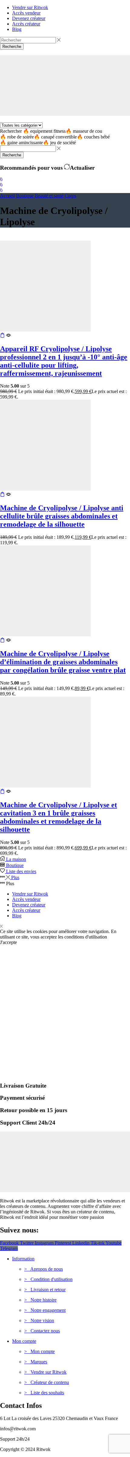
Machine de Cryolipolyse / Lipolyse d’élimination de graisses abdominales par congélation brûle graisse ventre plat (63, 662)
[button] (1, 179)
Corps (70, 195)
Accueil (7, 195)
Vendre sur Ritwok (30, 893)
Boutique (25, 195)
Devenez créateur (28, 904)
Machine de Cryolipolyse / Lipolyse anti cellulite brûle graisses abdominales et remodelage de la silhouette (61, 516)
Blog (16, 915)
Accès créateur (26, 910)
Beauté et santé (49, 195)
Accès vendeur (26, 899)
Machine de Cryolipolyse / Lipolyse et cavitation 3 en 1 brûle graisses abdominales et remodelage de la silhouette (58, 817)
